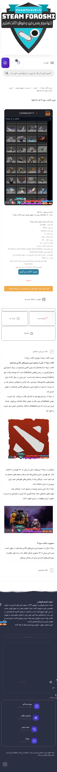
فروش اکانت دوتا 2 (36, 222)
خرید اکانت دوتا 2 (46, 88)
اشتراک (26, 333)
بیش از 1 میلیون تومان (23, 88)
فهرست (46, 62)
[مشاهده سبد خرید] (18, 62)
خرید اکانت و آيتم (28, 272)
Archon (43, 215)
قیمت (35, 88)
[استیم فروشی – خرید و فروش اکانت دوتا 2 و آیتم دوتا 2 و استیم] (28, 27)
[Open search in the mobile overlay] (28, 73)
